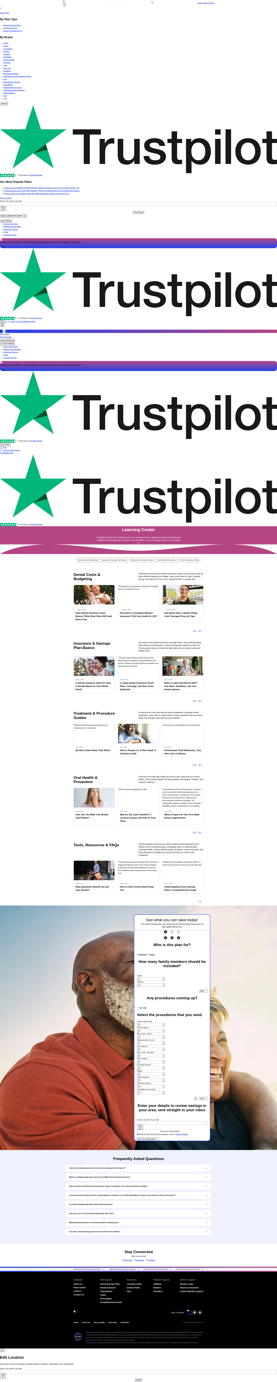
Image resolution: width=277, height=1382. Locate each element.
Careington (8, 49)
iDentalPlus (8, 85)
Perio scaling (142, 1059)
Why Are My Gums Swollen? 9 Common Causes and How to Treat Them (138, 817)
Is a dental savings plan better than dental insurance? (91, 1204)
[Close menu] (2, 325)
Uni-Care (7, 68)
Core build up (142, 1046)
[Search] (2, 321)
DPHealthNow (9, 93)
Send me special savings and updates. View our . (163, 1134)
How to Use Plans (10, 224)
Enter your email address (170, 1131)
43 (200, 832)
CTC (5, 99)
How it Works (6, 221)
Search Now (138, 212)
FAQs (5, 232)
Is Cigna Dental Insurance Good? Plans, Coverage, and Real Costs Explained (137, 686)
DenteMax (7, 57)
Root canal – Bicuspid (145, 1052)
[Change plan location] (64, 4)
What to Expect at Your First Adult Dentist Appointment (181, 816)
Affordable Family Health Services (17, 76)
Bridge (139, 1071)
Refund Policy (125, 1322)
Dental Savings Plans (12, 25)
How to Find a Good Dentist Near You (137, 888)
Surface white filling (144, 1021)
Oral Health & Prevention (166, 560)
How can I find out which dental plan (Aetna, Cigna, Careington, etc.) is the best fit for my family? (108, 1186)
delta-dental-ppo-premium (14, 90)
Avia (5, 65)
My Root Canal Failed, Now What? (93, 750)
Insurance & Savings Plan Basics (114, 560)
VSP (5, 96)
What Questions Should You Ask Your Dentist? (92, 888)
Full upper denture (144, 1065)
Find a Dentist (5, 198)
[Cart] (6, 322)
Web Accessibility (99, 1322)
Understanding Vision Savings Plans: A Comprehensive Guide (180, 888)
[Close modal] (2, 1350)
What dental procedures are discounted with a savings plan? (94, 1222)
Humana (6, 63)
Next (202, 991)
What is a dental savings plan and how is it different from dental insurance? (99, 1177)
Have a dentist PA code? (11, 216)
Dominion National (11, 74)
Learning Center (10, 235)
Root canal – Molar (144, 1034)
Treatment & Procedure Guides (141, 560)
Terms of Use (86, 1322)
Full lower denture (144, 1083)
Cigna (5, 46)
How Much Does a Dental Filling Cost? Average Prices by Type (180, 614)
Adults (139, 976)
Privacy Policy (182, 1134)
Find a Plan (4, 13)
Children (140, 982)
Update (138, 1380)
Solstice (6, 54)
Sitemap (76, 1322)
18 (200, 765)
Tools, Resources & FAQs (189, 560)
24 (200, 701)
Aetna (5, 43)
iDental (6, 52)
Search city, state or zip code (11, 201)
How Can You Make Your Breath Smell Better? (92, 816)
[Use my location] (3, 208)
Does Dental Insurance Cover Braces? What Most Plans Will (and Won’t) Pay (94, 616)
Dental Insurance (10, 28)
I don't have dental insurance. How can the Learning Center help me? (97, 1168)
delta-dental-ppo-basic (12, 88)
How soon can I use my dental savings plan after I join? (91, 1213)
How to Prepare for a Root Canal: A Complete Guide (138, 752)
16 (200, 631)
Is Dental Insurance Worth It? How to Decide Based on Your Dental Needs (93, 686)
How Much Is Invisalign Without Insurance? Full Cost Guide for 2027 (138, 614)
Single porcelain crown (146, 1040)
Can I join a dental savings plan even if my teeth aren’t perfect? (94, 1232)
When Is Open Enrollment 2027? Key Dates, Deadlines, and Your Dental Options (180, 686)
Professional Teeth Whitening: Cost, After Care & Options (182, 752)
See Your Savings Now (147, 1139)
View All (4, 103)
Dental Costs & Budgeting (87, 560)
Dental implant (142, 1028)
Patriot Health (9, 60)
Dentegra (7, 71)
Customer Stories (10, 229)
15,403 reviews (36, 175)
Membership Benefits (12, 227)
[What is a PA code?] (25, 216)
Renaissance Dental (11, 82)
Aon (5, 79)
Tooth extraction (143, 1077)
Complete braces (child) (146, 1089)
